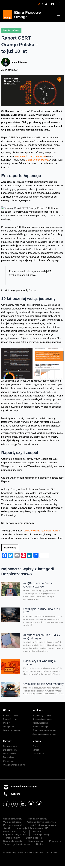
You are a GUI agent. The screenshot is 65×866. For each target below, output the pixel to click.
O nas (35, 746)
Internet (6, 723)
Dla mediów (8, 757)
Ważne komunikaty (12, 818)
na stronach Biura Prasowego (30, 156)
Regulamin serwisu (37, 818)
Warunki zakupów (12, 822)
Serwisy (7, 741)
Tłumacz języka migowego (16, 844)
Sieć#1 (6, 828)
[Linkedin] (23, 804)
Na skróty (37, 710)
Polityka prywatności (13, 825)
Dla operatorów (10, 750)
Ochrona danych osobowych (41, 822)
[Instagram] (14, 804)
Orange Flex (8, 726)
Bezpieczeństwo (11, 30)
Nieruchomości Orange (14, 831)
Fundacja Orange (41, 834)
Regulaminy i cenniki (41, 715)
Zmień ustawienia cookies (43, 825)
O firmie (36, 741)
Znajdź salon (38, 753)
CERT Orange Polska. (37, 159)
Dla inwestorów (10, 746)
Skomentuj (10, 547)
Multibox (37, 831)
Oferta (6, 710)
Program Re (55, 841)
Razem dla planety (12, 841)
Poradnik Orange (40, 726)
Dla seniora (8, 761)
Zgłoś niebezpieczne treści (44, 734)
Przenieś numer (10, 719)
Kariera (35, 750)
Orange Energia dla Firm (14, 765)
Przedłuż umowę (10, 715)
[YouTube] (31, 804)
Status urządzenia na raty (44, 730)
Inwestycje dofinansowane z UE (32, 828)
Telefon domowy (11, 837)
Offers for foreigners (12, 730)
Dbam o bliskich (34, 837)
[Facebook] (6, 804)
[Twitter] (39, 804)
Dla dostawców (10, 753)
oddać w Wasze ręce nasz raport (41, 530)
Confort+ (40, 844)
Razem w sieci (35, 841)
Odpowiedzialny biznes (14, 834)
